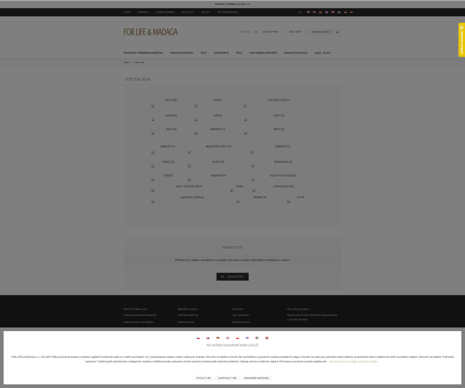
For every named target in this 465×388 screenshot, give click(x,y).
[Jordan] (257, 338)
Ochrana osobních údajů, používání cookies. (353, 361)
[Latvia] (267, 338)
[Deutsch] (218, 338)
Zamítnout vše (227, 378)
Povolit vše (203, 378)
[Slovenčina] (208, 338)
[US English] (247, 338)
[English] (228, 338)
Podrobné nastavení (256, 378)
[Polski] (237, 338)
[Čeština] (198, 338)
